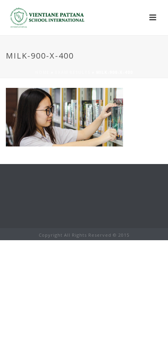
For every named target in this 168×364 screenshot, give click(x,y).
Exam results (72, 72)
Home (42, 72)
